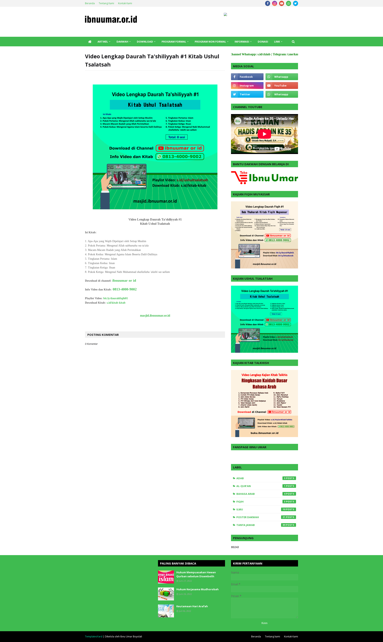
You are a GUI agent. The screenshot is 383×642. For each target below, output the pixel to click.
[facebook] (267, 3)
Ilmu (260, 509)
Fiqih (260, 501)
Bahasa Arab (260, 494)
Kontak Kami (125, 3)
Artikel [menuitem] (103, 41)
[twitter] (295, 3)
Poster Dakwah (260, 517)
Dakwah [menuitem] (122, 41)
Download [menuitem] (145, 41)
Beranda (90, 3)
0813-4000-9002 (125, 289)
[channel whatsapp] (282, 94)
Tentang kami (272, 636)
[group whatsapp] (282, 76)
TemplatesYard (93, 636)
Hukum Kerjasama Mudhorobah (197, 589)
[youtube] (281, 3)
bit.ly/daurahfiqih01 (115, 298)
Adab (260, 478)
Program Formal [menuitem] (174, 41)
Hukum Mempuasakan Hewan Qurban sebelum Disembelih (196, 574)
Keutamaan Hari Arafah (192, 606)
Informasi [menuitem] (242, 41)
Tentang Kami (106, 3)
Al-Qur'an (260, 486)
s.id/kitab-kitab (116, 302)
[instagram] (274, 3)
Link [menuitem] (277, 41)
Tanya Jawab (260, 525)
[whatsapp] (288, 3)
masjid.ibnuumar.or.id (155, 315)
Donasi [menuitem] (263, 41)
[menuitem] (90, 41)
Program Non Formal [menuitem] (210, 41)
